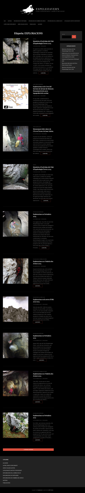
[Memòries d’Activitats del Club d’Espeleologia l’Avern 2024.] (15, 176)
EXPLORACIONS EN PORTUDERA (20, 20)
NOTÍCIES (10, 20)
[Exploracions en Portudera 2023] (15, 345)
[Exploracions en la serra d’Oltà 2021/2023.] (15, 309)
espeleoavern (43, 46)
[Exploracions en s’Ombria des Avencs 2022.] (15, 383)
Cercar (63, 34)
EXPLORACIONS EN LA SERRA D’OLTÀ (55, 20)
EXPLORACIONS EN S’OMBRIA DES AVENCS (37, 20)
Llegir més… (44, 73)
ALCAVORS (40, 24)
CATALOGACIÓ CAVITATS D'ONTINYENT (12, 470)
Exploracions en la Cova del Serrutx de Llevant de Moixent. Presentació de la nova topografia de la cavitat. (70, 55)
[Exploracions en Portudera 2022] (15, 425)
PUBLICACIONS (33, 24)
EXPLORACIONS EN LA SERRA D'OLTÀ (39, 297)
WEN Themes (51, 490)
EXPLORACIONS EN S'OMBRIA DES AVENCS (40, 259)
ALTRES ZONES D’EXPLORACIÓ (10, 24)
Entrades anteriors (28, 449)
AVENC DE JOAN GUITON (23, 24)
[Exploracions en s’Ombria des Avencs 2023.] (15, 271)
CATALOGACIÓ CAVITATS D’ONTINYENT (72, 20)
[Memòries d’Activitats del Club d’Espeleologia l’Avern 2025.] (15, 51)
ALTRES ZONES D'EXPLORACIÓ (38, 84)
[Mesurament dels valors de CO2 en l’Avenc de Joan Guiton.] (15, 138)
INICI (5, 20)
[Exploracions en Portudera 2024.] (15, 224)
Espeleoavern (47, 9)
